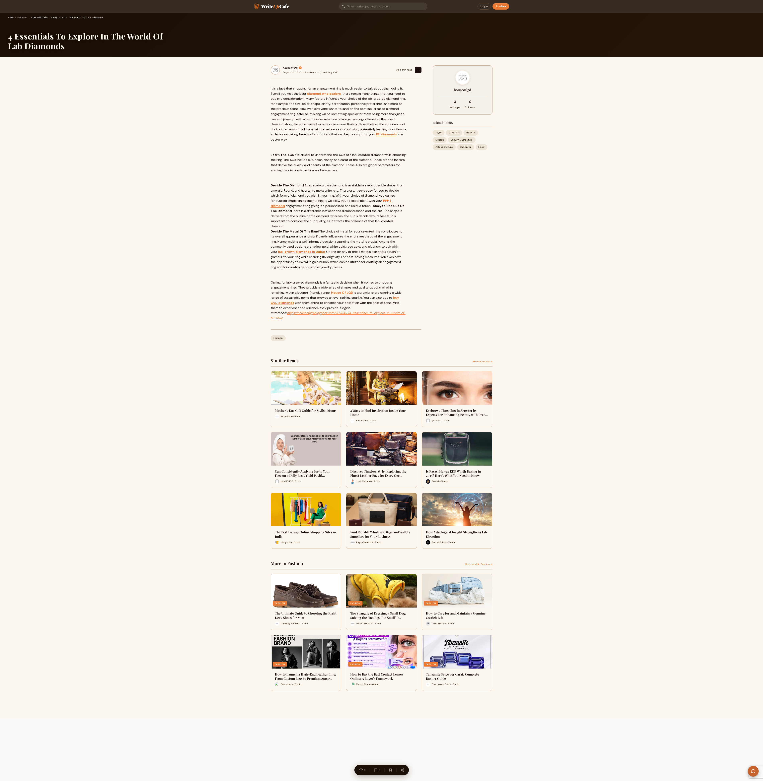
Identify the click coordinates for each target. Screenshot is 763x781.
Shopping (465, 147)
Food (481, 147)
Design (439, 139)
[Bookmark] (390, 770)
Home (11, 17)
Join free (501, 6)
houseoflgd (290, 68)
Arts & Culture (444, 147)
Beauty (470, 132)
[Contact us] (753, 771)
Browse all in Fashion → (479, 564)
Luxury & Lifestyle (462, 139)
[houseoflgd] (275, 70)
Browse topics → (483, 361)
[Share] (402, 770)
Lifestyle (454, 132)
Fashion (22, 17)
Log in (484, 6)
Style (438, 132)
